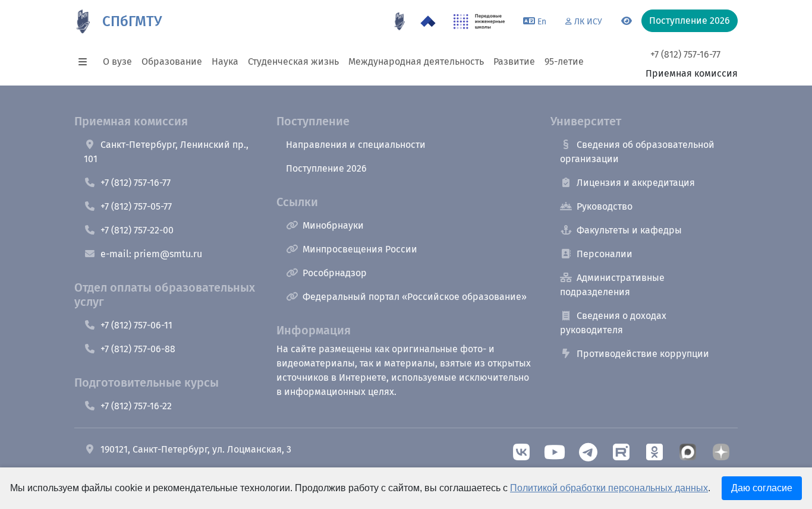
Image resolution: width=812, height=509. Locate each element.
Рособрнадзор (335, 273)
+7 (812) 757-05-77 (136, 206)
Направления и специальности (356, 144)
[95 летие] (399, 21)
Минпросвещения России (360, 249)
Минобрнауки (333, 225)
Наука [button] (225, 61)
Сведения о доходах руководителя (613, 323)
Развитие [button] (514, 61)
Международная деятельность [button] (416, 61)
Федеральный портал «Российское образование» (415, 296)
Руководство (604, 206)
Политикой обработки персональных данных (609, 488)
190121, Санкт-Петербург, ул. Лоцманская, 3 (195, 449)
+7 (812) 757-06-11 (136, 325)
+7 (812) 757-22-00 (137, 230)
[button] (86, 62)
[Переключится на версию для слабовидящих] (626, 21)
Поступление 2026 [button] (689, 20)
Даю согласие (761, 488)
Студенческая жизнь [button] (293, 61)
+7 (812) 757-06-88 (137, 349)
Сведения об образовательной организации (637, 152)
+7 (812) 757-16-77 (685, 54)
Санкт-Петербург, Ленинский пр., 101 (166, 152)
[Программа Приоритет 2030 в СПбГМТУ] (428, 21)
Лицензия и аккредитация (636, 182)
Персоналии (604, 254)
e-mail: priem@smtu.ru (151, 254)
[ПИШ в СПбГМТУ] (479, 21)
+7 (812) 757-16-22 (136, 406)
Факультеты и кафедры (629, 230)
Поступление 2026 (326, 168)
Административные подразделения (612, 285)
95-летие (564, 61)
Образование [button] (171, 61)
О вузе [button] (117, 61)
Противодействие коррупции (643, 353)
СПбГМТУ (132, 21)
